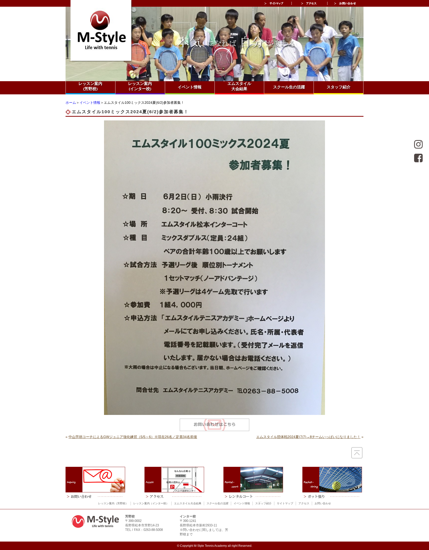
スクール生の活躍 (289, 87)
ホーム (71, 103)
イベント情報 (190, 87)
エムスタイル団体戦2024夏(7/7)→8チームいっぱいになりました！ (308, 437)
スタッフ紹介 (339, 87)
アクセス (303, 503)
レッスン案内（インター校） (151, 503)
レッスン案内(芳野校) (90, 86)
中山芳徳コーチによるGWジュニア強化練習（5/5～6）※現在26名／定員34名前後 (133, 437)
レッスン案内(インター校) (140, 86)
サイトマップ (285, 503)
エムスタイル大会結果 (239, 86)
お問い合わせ (323, 503)
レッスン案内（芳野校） (113, 503)
